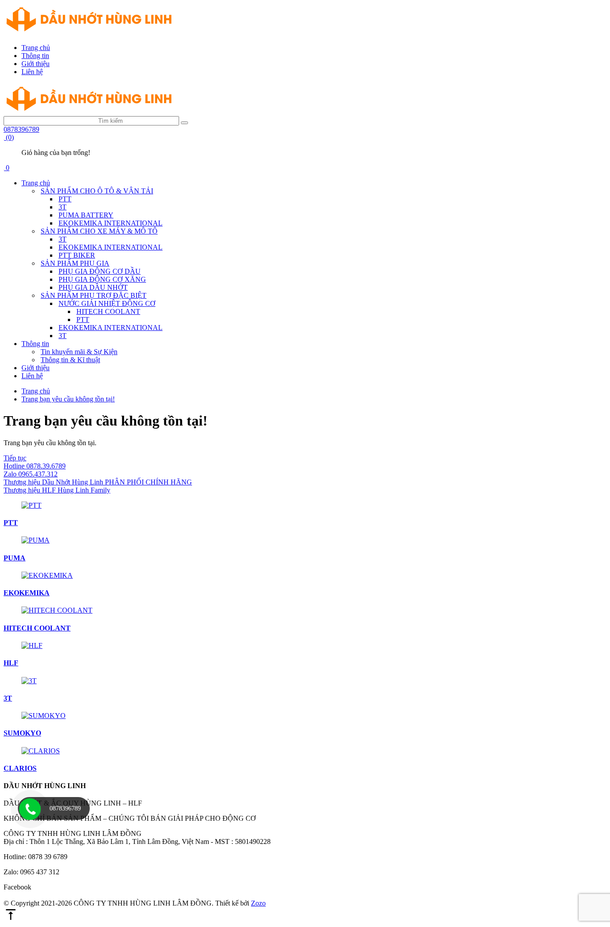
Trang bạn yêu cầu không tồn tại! (68, 399)
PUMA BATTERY (85, 215)
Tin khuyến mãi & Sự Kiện (79, 351)
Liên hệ (32, 71)
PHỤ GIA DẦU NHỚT (93, 287)
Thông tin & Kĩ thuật (70, 359)
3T (62, 207)
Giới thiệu (35, 63)
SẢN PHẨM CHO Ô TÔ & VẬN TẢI (97, 191)
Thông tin (35, 55)
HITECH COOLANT (108, 311)
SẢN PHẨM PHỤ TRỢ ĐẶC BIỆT (93, 295)
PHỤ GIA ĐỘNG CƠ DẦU (99, 271)
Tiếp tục (15, 458)
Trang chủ (35, 47)
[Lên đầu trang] (11, 919)
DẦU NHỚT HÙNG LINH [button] (45, 785)
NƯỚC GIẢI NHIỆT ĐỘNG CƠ (106, 303)
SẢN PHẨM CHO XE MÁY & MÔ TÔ (99, 231)
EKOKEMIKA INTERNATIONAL (110, 223)
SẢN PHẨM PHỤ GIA (75, 263)
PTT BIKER (76, 255)
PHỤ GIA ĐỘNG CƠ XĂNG (102, 279)
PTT (64, 199)
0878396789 (21, 129)
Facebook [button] (17, 887)
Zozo (258, 903)
